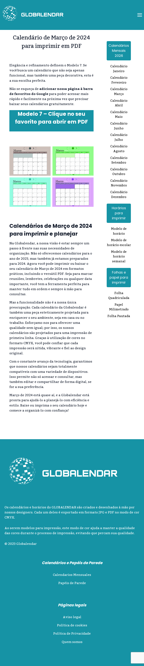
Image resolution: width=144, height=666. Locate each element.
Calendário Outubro (119, 172)
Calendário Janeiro (119, 69)
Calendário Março (119, 92)
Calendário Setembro (119, 161)
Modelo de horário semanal (119, 257)
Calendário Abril (119, 103)
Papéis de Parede (72, 583)
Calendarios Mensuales (72, 575)
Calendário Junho (119, 126)
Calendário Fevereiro (119, 80)
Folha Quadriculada (118, 296)
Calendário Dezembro (119, 195)
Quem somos (72, 642)
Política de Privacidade (72, 633)
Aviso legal (72, 617)
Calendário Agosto (119, 149)
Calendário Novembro (119, 183)
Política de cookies (72, 625)
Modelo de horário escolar (119, 243)
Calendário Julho (119, 138)
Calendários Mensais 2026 (119, 50)
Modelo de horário (119, 232)
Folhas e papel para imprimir (119, 277)
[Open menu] (139, 15)
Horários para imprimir (119, 213)
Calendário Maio (119, 115)
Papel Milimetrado (119, 307)
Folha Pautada (118, 316)
